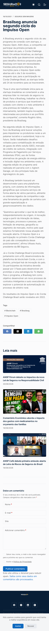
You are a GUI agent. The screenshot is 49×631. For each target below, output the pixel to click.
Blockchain (9, 310)
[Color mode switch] (33, 4)
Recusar (30, 626)
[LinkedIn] (28, 331)
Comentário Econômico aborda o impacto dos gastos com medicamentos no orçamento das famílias (24, 421)
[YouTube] (34, 605)
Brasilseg (25, 310)
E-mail (8, 513)
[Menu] (45, 4)
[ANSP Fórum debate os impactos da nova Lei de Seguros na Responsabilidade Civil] (24, 364)
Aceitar (18, 626)
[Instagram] (21, 605)
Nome (8, 504)
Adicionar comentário (15, 530)
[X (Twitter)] (17, 331)
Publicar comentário (15, 569)
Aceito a (19, 562)
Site (7, 521)
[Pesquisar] (39, 5)
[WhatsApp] (38, 331)
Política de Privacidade (22, 562)
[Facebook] (7, 331)
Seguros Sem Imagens (24, 16)
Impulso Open (11, 316)
